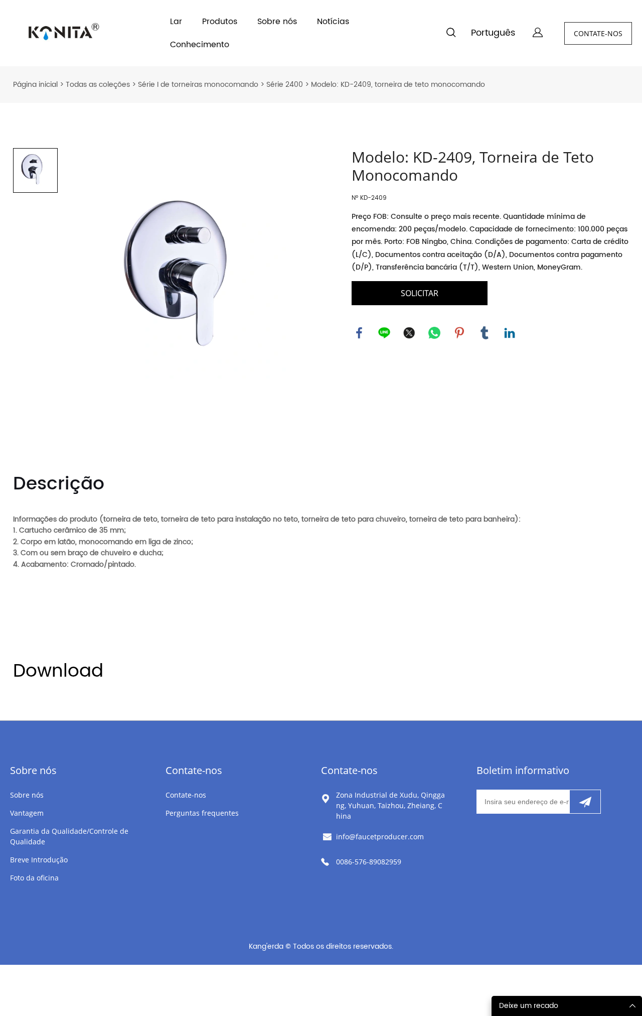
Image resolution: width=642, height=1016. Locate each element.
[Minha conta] (537, 33)
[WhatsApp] (434, 332)
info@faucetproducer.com (380, 836)
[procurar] (451, 34)
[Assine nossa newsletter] (585, 802)
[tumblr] (484, 332)
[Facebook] (359, 332)
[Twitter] (409, 332)
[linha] (384, 332)
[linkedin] (509, 332)
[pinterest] (459, 332)
